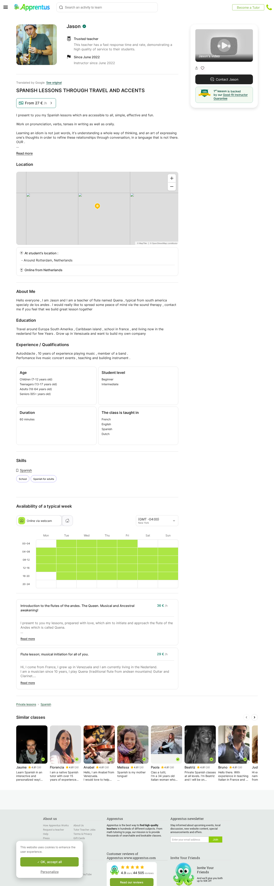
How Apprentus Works (56, 825)
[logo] (33, 7)
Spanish (26, 470)
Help (45, 833)
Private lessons (26, 704)
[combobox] (107, 7)
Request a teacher (53, 829)
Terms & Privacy (82, 833)
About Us (78, 825)
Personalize (50, 872)
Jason (74, 26)
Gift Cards (79, 838)
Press (46, 838)
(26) (39, 767)
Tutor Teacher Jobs (84, 829)
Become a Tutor (248, 7)
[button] (202, 68)
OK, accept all (51, 862)
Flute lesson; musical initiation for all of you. (54, 654)
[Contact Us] (269, 7)
